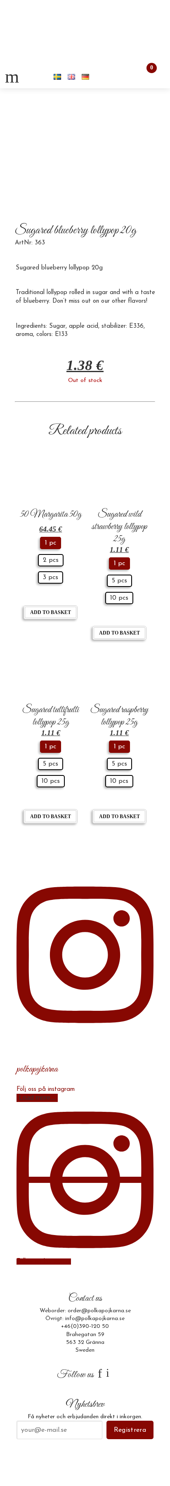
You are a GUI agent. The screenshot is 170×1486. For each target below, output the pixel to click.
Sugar (57, 326)
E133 (61, 334)
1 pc (50, 543)
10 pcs (119, 598)
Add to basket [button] (50, 612)
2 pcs (51, 560)
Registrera (130, 1430)
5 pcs (119, 580)
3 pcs (50, 577)
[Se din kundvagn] (144, 77)
